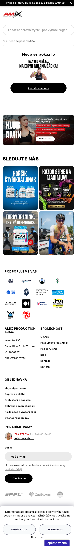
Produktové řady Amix (53, 342)
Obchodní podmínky (17, 418)
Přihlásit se (19, 478)
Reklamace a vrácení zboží (21, 412)
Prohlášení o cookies (18, 400)
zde (56, 519)
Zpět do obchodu (38, 88)
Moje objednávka (15, 388)
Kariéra (45, 366)
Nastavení (37, 537)
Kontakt (45, 360)
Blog (43, 354)
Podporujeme (48, 348)
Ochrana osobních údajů (20, 406)
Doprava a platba (15, 394)
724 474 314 (21, 434)
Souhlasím (55, 529)
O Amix (44, 336)
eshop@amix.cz (24, 438)
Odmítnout (19, 529)
